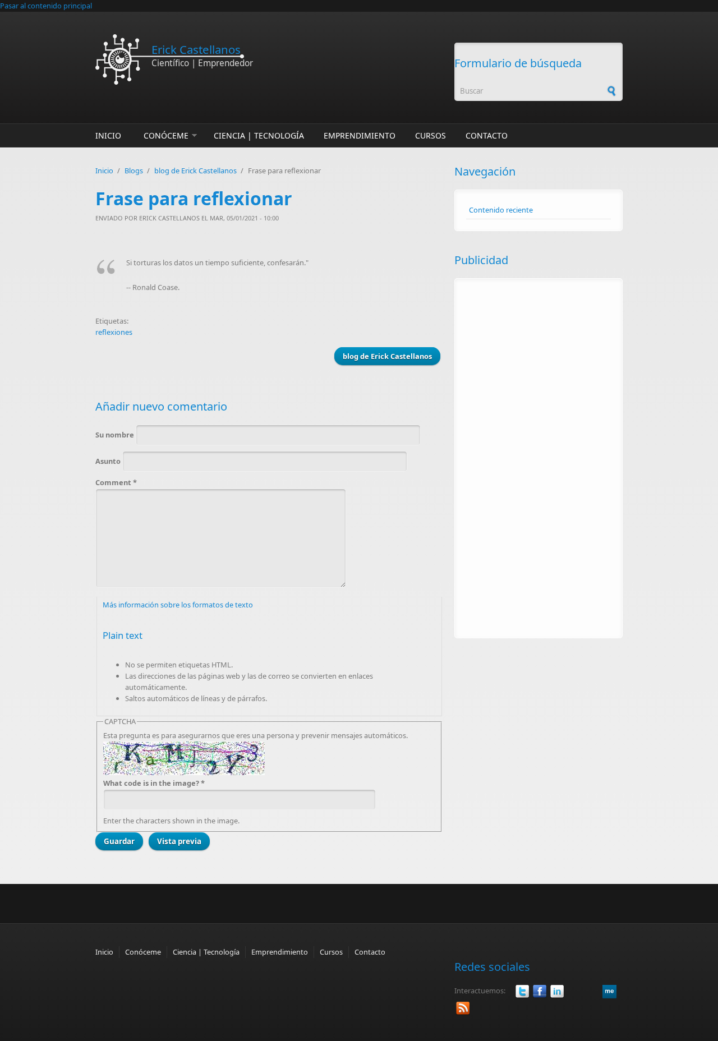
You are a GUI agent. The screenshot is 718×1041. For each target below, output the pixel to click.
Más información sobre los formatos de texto (178, 605)
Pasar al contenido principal (46, 6)
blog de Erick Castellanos (195, 170)
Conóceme (166, 135)
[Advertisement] (538, 458)
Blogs (134, 170)
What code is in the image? (154, 783)
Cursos (430, 135)
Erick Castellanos (196, 49)
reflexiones (113, 332)
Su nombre (115, 435)
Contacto (487, 135)
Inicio (108, 135)
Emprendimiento (359, 135)
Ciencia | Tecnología (259, 135)
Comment (116, 482)
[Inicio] (269, 59)
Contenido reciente (501, 210)
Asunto (108, 461)
